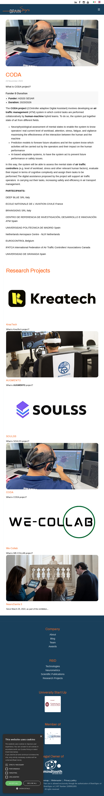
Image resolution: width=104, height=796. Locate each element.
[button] (23, 788)
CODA (9, 492)
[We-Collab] (52, 522)
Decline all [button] (32, 783)
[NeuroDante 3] (52, 578)
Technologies (53, 666)
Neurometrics (53, 670)
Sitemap (45, 780)
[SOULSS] (52, 410)
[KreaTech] (52, 298)
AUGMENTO (13, 380)
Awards (53, 646)
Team (53, 642)
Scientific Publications (52, 674)
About (53, 634)
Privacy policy (70, 780)
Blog (52, 638)
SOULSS (11, 436)
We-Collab (12, 548)
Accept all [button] (13, 783)
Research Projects (53, 678)
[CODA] (52, 466)
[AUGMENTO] (52, 354)
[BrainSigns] (16, 9)
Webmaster (56, 780)
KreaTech (11, 324)
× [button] (41, 736)
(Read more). (17, 760)
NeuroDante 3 (14, 604)
